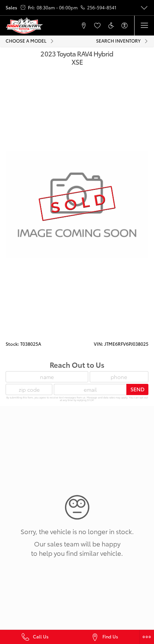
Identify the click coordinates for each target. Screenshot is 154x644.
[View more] (144, 8)
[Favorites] (97, 26)
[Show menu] (144, 26)
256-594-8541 (101, 7)
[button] (56, 26)
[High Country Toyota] (24, 25)
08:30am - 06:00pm (57, 7)
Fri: (31, 7)
